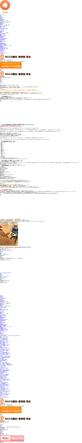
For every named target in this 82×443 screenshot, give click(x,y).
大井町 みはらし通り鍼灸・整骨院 (3, 343)
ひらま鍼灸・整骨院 (3, 362)
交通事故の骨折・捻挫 (4, 48)
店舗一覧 (1, 296)
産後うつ (1, 37)
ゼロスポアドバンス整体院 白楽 (5, 364)
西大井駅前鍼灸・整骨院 (4, 341)
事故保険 (1, 46)
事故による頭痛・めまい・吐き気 (6, 45)
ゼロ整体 (1, 19)
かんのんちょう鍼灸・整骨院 (5, 356)
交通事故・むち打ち (3, 47)
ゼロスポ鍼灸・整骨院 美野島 (4, 395)
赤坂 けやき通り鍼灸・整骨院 (4, 392)
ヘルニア (1, 30)
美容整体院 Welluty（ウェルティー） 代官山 (4, 348)
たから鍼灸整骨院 (3, 339)
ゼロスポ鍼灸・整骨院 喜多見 (4, 340)
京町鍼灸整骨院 (3, 360)
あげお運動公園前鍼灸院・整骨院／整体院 (5, 371)
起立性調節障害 (3, 39)
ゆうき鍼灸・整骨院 (3, 352)
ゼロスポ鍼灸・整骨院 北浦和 (4, 368)
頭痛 (1, 40)
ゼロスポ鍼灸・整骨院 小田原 (4, 355)
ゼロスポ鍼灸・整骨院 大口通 (4, 351)
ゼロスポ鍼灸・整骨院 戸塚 (5, 349)
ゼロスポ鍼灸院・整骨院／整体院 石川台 (4, 344)
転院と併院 (2, 49)
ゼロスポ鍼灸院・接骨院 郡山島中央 (4, 386)
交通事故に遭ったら (3, 329)
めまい (1, 42)
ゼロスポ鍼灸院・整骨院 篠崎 (4, 346)
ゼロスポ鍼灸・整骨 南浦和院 (3, 372)
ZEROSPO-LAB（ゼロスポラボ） (3, 366)
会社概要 (1, 52)
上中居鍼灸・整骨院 (3, 377)
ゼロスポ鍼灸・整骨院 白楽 (5, 352)
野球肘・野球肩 (3, 26)
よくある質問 (2, 298)
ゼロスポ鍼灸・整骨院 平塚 (5, 363)
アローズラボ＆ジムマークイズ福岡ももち (5, 396)
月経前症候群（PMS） (4, 38)
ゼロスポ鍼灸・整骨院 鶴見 (5, 353)
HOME (1, 295)
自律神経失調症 (3, 41)
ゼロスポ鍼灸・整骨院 (4, 338)
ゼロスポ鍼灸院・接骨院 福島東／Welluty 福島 (4, 384)
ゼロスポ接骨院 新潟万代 (4, 389)
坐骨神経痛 (2, 31)
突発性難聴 (2, 23)
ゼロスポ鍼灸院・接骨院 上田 (4, 380)
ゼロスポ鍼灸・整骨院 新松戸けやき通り (4, 376)
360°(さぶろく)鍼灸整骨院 (4, 374)
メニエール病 (2, 33)
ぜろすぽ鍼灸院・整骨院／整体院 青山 (4, 388)
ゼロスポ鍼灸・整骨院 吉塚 (5, 393)
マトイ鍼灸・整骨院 (3, 359)
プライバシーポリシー (4, 53)
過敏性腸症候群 (3, 34)
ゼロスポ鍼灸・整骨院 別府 (5, 391)
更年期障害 (2, 36)
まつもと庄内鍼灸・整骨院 (5, 379)
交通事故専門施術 (3, 325)
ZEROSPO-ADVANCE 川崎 (4, 361)
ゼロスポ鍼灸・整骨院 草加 (5, 369)
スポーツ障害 (2, 21)
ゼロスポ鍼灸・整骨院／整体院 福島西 (4, 383)
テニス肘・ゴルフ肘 (3, 25)
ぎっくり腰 (2, 29)
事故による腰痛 (3, 44)
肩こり (1, 27)
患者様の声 (2, 50)
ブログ (1, 51)
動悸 (1, 35)
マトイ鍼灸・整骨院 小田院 (5, 356)
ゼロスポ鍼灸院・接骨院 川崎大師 (4, 358)
